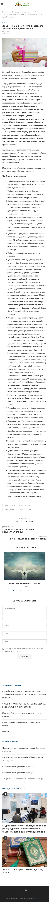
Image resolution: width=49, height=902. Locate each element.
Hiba (13, 505)
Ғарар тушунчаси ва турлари (24, 583)
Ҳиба (29, 509)
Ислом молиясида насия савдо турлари (18, 748)
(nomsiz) (5, 732)
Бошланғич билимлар (21, 12)
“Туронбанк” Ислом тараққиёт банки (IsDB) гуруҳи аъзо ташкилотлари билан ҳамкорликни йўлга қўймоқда (24, 828)
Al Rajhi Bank (7, 779)
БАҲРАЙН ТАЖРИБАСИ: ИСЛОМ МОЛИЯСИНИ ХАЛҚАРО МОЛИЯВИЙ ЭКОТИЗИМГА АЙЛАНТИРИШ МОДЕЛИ (24, 694)
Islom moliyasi (24, 505)
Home (4, 12)
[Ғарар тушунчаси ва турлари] (24, 566)
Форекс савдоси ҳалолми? (13, 767)
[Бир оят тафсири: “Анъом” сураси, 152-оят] (24, 852)
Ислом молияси (10, 509)
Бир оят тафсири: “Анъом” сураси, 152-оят (22, 871)
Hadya (6, 505)
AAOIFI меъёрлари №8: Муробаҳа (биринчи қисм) (22, 757)
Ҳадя (22, 509)
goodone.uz (39, 898)
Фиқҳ (36, 12)
